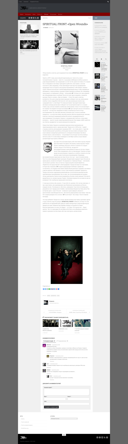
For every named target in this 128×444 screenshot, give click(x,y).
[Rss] (36, 18)
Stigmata (45, 27)
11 (73, 321)
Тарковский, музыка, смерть (104, 78)
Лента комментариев (26, 425)
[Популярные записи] (101, 59)
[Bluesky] (38, 18)
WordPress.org (24, 428)
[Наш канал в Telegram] (31, 18)
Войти (22, 419)
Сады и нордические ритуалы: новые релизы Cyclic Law (101, 51)
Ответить (49, 353)
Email (69, 396)
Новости (39, 14)
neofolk (48, 295)
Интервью (28, 14)
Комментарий (48, 387)
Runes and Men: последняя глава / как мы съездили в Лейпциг (29, 35)
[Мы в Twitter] (33, 18)
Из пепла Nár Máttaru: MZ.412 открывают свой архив (104, 66)
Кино (34, 14)
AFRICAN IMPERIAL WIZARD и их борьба (104, 89)
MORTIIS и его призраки (101, 27)
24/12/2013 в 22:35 (57, 376)
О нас (20, 1)
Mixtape (60, 14)
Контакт (26, 1)
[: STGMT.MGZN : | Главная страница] (24, 8)
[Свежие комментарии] (106, 59)
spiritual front (53, 295)
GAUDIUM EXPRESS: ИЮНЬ (103, 108)
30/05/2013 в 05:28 (56, 344)
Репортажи (53, 14)
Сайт (45, 401)
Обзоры (46, 14)
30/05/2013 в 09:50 (59, 355)
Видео (21, 14)
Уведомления (63, 341)
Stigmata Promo (34, 1)
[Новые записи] (97, 59)
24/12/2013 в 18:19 (55, 369)
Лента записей (25, 422)
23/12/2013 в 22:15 (53, 363)
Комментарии (50, 341)
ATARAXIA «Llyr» (63, 329)
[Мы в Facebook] (29, 18)
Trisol (58, 295)
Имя (45, 396)
